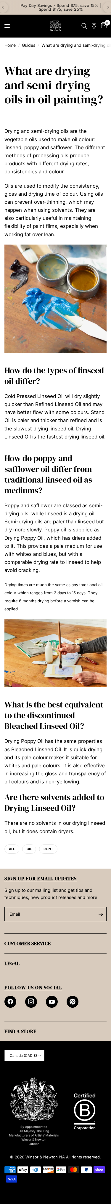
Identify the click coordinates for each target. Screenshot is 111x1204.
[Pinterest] (72, 1002)
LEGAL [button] (12, 963)
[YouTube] (52, 1002)
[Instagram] (31, 1002)
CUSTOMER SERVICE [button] (27, 943)
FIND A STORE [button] (20, 1031)
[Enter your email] (101, 914)
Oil (29, 849)
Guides (28, 45)
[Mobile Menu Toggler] (7, 26)
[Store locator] (94, 26)
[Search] (84, 26)
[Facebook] (10, 1002)
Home (10, 45)
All (12, 849)
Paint (48, 849)
